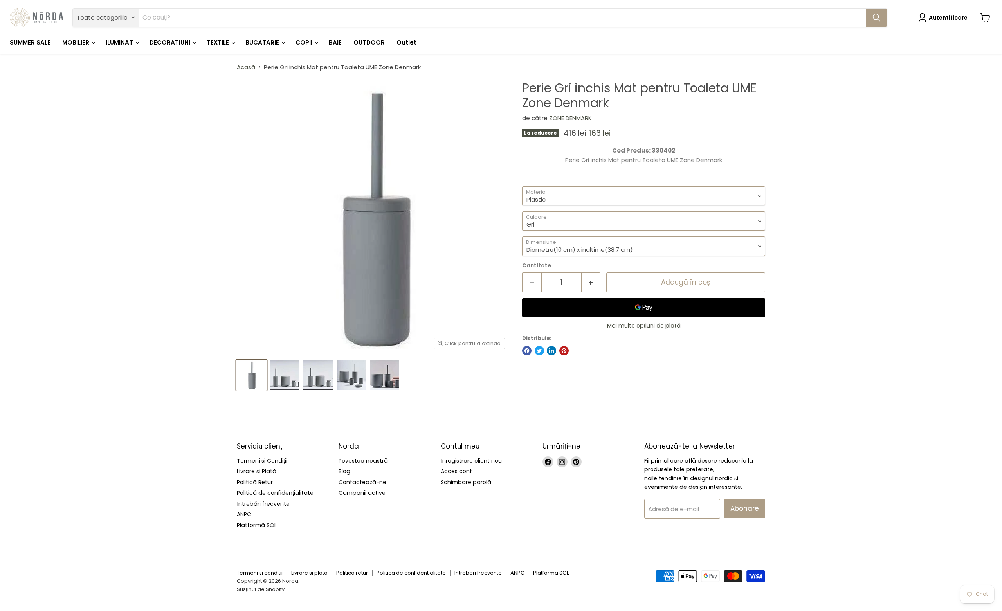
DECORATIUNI (171, 42)
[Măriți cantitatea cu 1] (591, 282)
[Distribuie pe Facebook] (527, 350)
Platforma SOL (551, 573)
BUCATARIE (263, 42)
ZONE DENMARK (570, 118)
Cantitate (536, 266)
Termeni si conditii (260, 573)
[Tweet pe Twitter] (539, 350)
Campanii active (362, 493)
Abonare (744, 508)
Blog (344, 471)
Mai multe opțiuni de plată (644, 326)
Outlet (406, 42)
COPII (305, 42)
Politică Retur (255, 482)
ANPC (244, 514)
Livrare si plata (309, 573)
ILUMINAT (120, 42)
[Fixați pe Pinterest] (564, 350)
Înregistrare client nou (471, 461)
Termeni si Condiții (262, 461)
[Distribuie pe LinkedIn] (551, 350)
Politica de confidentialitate (411, 573)
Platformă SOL (257, 525)
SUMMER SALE (30, 42)
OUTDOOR (369, 42)
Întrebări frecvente (263, 504)
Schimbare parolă (466, 482)
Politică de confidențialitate (275, 493)
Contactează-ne (362, 482)
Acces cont (456, 471)
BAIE (335, 42)
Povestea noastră (363, 461)
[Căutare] (876, 18)
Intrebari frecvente (478, 573)
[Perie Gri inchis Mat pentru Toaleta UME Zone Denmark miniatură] (251, 375)
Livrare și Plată (256, 471)
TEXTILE (219, 42)
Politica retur (352, 573)
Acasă (246, 67)
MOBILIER (76, 42)
